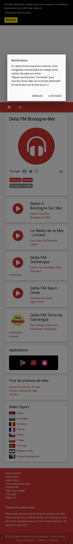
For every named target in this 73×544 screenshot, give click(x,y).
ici (48, 84)
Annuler (37, 96)
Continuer (55, 96)
